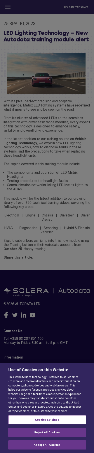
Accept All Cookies (47, 444)
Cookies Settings (47, 419)
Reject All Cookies (46, 432)
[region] (47, 408)
